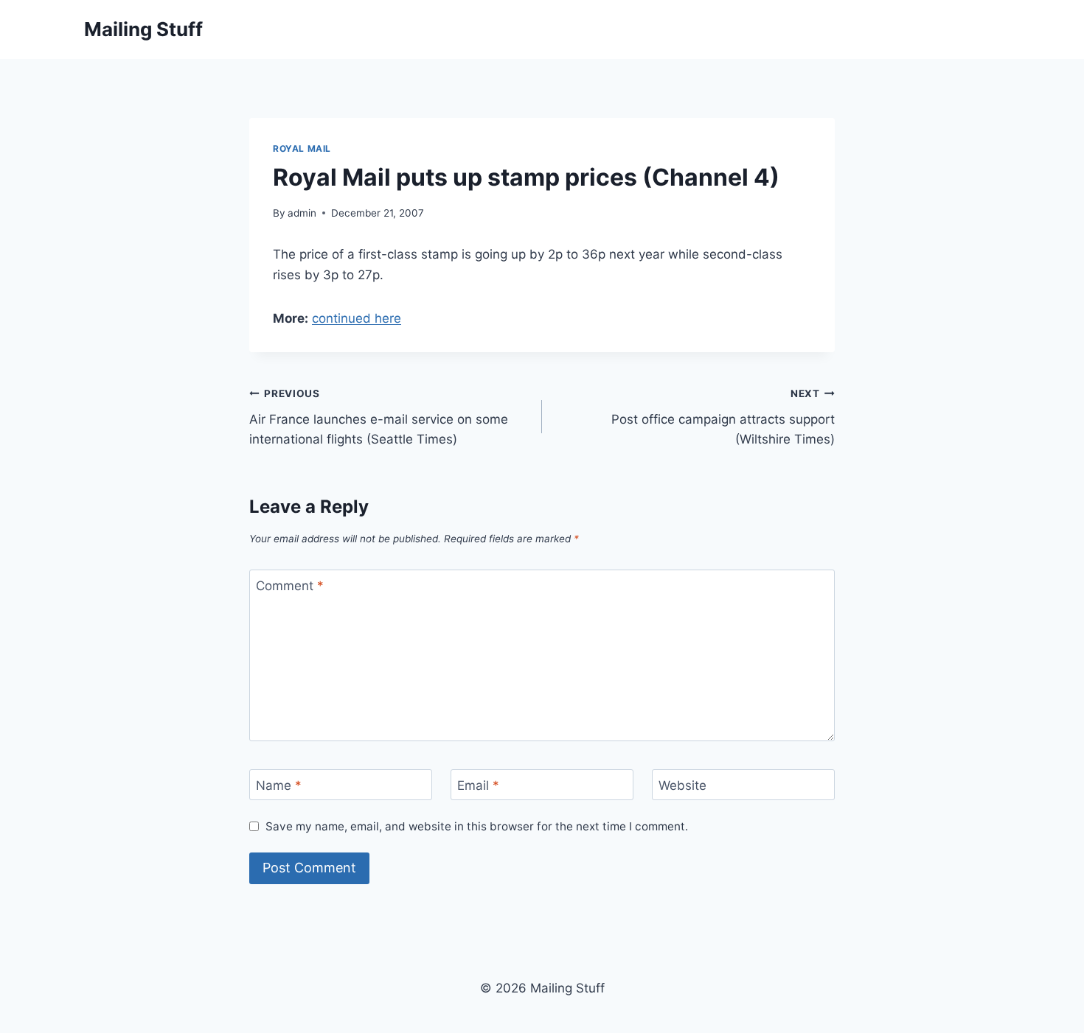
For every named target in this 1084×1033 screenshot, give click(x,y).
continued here (356, 318)
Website (682, 785)
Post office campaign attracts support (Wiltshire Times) (723, 417)
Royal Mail (302, 148)
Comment (290, 585)
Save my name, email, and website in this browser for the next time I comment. (476, 826)
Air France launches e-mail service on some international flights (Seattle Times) (378, 417)
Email (478, 785)
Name (279, 785)
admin (302, 213)
